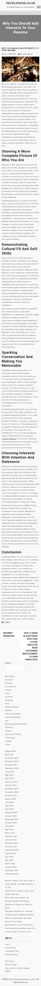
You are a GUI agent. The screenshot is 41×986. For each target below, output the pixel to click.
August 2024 (10, 799)
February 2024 (11, 813)
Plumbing (9, 727)
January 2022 (11, 867)
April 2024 (9, 809)
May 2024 (9, 806)
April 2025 (9, 778)
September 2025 (12, 768)
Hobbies (7, 622)
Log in (7, 944)
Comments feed (12, 951)
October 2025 (11, 765)
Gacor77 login (11, 965)
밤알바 (8, 971)
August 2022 (10, 853)
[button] (39, 7)
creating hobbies (9, 439)
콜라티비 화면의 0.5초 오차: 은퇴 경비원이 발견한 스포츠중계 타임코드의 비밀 (20, 884)
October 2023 (11, 823)
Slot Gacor (9, 961)
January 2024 (11, 816)
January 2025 (11, 785)
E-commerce (10, 687)
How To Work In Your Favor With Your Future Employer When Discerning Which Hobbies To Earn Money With (30, 646)
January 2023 (11, 840)
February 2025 (11, 782)
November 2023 (11, 819)
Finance (8, 690)
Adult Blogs (10, 676)
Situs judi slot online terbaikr (17, 968)
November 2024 (11, 792)
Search (8, 663)
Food (7, 693)
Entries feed (10, 948)
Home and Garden (12, 714)
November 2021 (11, 870)
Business (9, 680)
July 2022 (9, 857)
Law (7, 721)
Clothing (8, 683)
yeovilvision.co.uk (20, 3)
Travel (7, 744)
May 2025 (9, 775)
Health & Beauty (12, 707)
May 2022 (9, 860)
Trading (8, 741)
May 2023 (9, 830)
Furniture (9, 697)
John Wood (27, 54)
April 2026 (9, 755)
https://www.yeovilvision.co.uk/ (21, 979)
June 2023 (9, 826)
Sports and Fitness (13, 734)
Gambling (9, 700)
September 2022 (12, 850)
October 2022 (11, 847)
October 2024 (11, 796)
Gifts (7, 704)
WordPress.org (11, 955)
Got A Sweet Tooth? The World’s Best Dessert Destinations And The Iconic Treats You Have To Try (20, 928)
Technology (10, 738)
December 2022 (11, 843)
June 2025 (9, 772)
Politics (8, 731)
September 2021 (12, 874)
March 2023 (10, 833)
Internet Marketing (8, 634)
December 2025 (11, 758)
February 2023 (11, 836)
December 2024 (11, 789)
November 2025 (11, 761)
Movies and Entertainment (16, 724)
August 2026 (10, 751)
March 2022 (10, 864)
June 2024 (9, 802)
